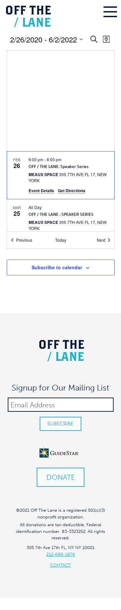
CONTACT (60, 565)
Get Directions (71, 191)
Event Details (41, 191)
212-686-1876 (60, 554)
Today (60, 240)
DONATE (60, 477)
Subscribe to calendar (57, 267)
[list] (61, 191)
